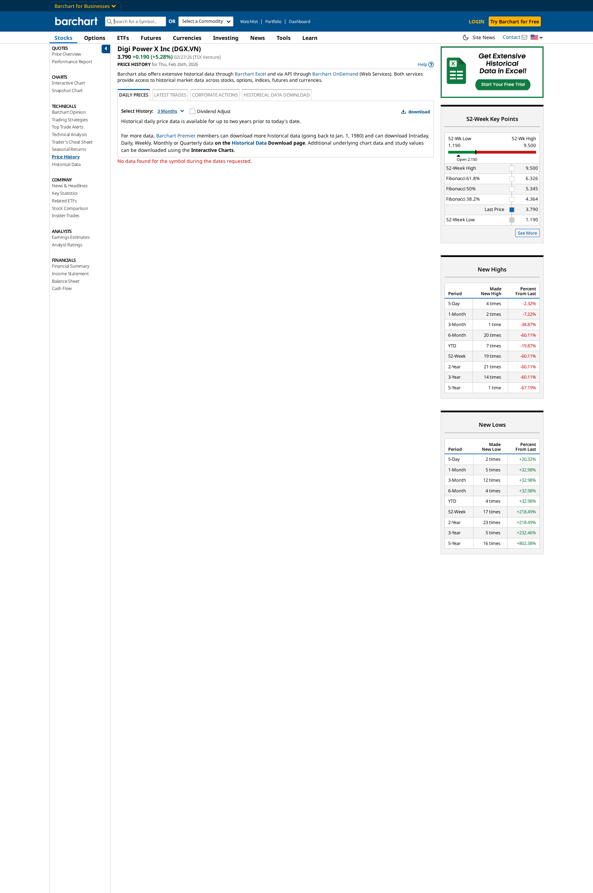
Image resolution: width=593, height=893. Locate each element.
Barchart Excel (250, 74)
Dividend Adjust (214, 111)
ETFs (123, 38)
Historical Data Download (277, 95)
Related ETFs (64, 201)
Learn (309, 38)
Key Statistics (65, 193)
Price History (65, 157)
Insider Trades (65, 215)
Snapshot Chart (67, 90)
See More (527, 233)
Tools (284, 38)
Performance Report (72, 61)
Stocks (63, 38)
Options (94, 38)
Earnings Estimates (70, 237)
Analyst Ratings (67, 245)
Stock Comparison (70, 208)
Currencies (187, 38)
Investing (226, 38)
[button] (537, 37)
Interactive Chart (68, 83)
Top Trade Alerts (67, 127)
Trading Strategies (70, 119)
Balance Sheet (65, 281)
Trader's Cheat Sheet (72, 142)
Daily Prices (133, 95)
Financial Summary (71, 266)
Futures (151, 38)
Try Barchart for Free (514, 21)
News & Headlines (70, 185)
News (257, 38)
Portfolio (273, 21)
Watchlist (249, 21)
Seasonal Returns (69, 149)
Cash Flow (62, 288)
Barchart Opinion (69, 112)
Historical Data (66, 164)
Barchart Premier (176, 135)
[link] (426, 64)
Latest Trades (170, 95)
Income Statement (70, 273)
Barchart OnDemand (335, 74)
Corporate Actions (215, 95)
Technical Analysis (69, 134)
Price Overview (66, 54)
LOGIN (476, 21)
